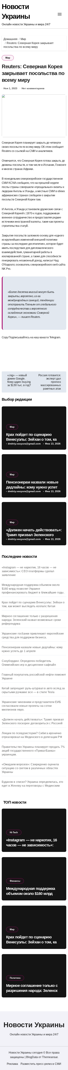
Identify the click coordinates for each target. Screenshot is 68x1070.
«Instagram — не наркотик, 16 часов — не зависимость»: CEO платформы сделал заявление (29, 571)
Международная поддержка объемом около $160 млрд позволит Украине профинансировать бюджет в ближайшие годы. (33, 588)
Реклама (12, 1063)
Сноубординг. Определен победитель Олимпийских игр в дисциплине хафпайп (29, 662)
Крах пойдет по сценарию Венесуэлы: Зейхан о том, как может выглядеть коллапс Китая (33, 604)
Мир (7, 57)
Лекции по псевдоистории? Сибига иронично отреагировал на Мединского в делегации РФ (32, 735)
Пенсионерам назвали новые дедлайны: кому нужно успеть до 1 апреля (33, 487)
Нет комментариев (33, 88)
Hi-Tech (14, 832)
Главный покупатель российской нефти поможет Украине (34, 676)
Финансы (15, 881)
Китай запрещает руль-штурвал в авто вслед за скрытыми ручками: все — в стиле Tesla (33, 690)
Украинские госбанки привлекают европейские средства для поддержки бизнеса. (33, 635)
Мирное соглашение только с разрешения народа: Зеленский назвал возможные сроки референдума (31, 620)
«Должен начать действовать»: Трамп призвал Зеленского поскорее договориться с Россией (33, 721)
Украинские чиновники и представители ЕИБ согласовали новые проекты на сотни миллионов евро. (31, 706)
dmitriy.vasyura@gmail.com (24, 443)
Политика (15, 978)
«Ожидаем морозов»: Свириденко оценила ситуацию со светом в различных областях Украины (30, 768)
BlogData (32, 1057)
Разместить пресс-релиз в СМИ (41, 1063)
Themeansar (50, 1057)
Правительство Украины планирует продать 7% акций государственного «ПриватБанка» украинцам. (33, 750)
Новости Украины (34, 1025)
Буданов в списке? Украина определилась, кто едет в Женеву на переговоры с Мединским (32, 783)
